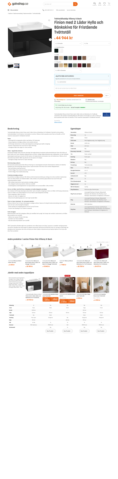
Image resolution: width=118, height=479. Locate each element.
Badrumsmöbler (27, 13)
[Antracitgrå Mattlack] (56, 58)
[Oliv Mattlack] (70, 58)
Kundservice (94, 5)
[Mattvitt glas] (61, 51)
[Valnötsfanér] (84, 58)
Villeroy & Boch (58, 122)
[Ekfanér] (61, 58)
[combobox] (68, 43)
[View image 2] (17, 65)
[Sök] (75, 4)
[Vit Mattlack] (93, 58)
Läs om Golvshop (71, 10)
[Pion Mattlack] (75, 58)
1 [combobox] (106, 95)
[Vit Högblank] (89, 58)
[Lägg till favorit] (49, 20)
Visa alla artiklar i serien (102, 242)
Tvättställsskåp (36, 13)
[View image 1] (10, 65)
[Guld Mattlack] (66, 65)
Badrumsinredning (18, 13)
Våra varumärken (60, 10)
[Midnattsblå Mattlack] (66, 58)
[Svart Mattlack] (80, 58)
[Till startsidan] (18, 4)
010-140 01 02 (49, 10)
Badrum (11, 13)
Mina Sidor (99, 5)
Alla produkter (14, 10)
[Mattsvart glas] (56, 51)
